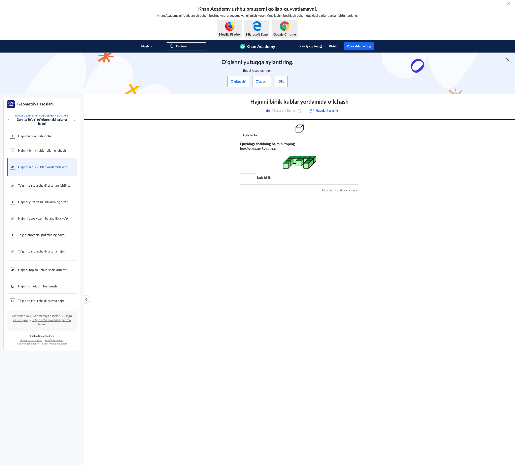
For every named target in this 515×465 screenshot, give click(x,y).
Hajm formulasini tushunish (37, 286)
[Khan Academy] (257, 46)
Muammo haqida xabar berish (340, 190)
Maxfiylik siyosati (54, 340)
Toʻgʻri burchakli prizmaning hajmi (41, 235)
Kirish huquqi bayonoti (54, 343)
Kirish (333, 46)
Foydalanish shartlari (31, 340)
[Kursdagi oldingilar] (8, 119)
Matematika (20, 316)
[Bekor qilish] (508, 3)
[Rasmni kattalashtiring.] (299, 128)
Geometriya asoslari (47, 316)
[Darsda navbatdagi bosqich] (74, 119)
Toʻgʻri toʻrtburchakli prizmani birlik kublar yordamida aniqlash (44, 185)
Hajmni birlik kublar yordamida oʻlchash (44, 167)
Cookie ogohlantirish (28, 343)
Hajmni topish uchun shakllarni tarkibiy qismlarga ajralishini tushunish (44, 270)
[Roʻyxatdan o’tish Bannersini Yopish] (508, 60)
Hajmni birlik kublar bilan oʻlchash (42, 150)
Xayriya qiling (308, 46)
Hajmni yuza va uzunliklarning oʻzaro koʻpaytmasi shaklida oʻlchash (44, 202)
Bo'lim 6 (62, 115)
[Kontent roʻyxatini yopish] (87, 299)
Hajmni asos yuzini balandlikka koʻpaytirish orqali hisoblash (44, 218)
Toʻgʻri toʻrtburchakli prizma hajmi (41, 251)
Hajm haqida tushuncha (35, 136)
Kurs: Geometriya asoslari (34, 115)
